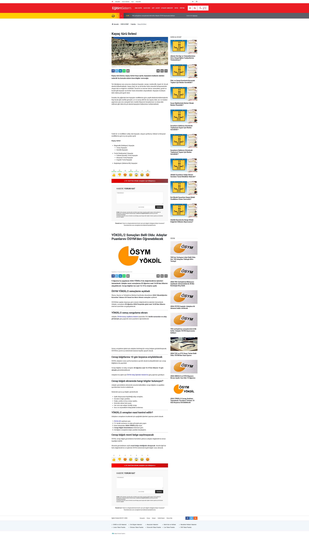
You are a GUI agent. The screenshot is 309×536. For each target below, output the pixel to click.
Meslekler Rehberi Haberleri (188, 524)
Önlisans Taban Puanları (136, 527)
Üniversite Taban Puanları (154, 527)
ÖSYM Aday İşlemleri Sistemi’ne (137, 375)
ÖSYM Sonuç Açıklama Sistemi (127, 317)
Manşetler (117, 1)
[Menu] (190, 8)
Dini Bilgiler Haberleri (136, 524)
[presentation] (117, 16)
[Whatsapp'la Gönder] (124, 70)
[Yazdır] (128, 70)
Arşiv (132, 1)
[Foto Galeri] (196, 1)
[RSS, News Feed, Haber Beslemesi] (195, 518)
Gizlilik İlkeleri (161, 518)
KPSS (176, 8)
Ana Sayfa (138, 8)
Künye (148, 518)
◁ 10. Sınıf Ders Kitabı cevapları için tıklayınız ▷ (140, 181)
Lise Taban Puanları (169, 527)
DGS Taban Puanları (186, 527)
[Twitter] (116, 70)
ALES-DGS (147, 8)
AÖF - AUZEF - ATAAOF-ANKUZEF (162, 8)
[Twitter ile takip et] (191, 518)
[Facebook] (113, 70)
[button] (158, 70)
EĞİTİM (182, 8)
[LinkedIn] (120, 70)
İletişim (154, 518)
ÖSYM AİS (117, 421)
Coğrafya (133, 24)
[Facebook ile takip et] (187, 518)
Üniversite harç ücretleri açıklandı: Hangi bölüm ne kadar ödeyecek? (151, 15)
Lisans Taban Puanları (119, 527)
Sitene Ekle (138, 1)
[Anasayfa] (112, 1)
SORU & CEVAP (125, 24)
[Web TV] (193, 1)
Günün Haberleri (125, 1)
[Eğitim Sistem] (122, 8)
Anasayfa (116, 24)
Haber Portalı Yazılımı (119, 533)
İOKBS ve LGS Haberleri (119, 524)
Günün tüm (191, 15)
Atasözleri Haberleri (152, 524)
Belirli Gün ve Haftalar (170, 524)
